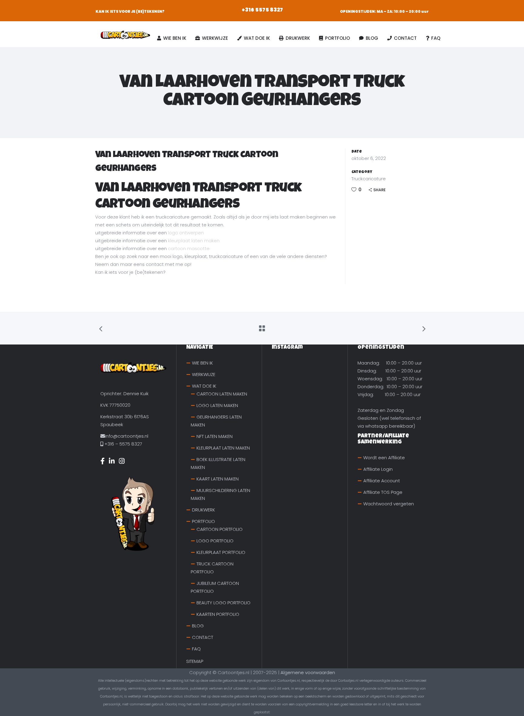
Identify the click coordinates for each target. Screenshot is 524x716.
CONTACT (202, 637)
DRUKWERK (203, 510)
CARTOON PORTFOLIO (219, 529)
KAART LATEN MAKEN (217, 479)
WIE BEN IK (202, 363)
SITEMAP (194, 661)
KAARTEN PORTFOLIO (217, 614)
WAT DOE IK (204, 386)
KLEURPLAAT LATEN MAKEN (223, 448)
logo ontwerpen (186, 232)
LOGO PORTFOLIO (214, 541)
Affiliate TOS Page (382, 492)
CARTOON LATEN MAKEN (221, 394)
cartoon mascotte (189, 248)
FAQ (196, 649)
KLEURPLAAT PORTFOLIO (220, 552)
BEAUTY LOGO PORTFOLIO (223, 602)
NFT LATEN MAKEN (214, 436)
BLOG (198, 626)
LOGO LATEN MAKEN (217, 405)
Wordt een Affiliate (384, 457)
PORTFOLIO (203, 521)
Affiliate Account (381, 480)
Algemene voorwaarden (307, 672)
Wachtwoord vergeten (388, 504)
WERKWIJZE (203, 374)
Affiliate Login (378, 469)
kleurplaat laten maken (194, 240)
